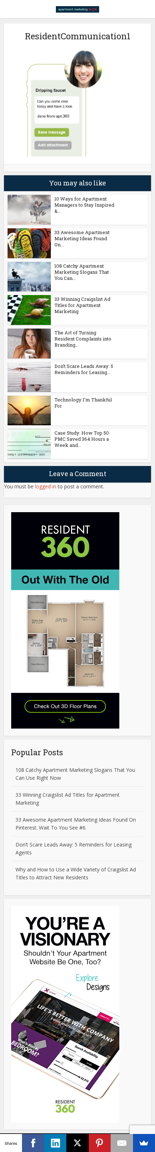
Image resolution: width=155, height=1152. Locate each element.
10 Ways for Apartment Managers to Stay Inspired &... (84, 204)
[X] (77, 1143)
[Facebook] (33, 1143)
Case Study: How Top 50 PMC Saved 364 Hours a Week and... (81, 439)
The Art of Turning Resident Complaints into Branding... (82, 338)
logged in (45, 486)
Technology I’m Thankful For (83, 402)
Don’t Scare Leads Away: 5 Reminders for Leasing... (83, 369)
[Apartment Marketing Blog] (77, 8)
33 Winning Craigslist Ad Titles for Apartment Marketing (82, 305)
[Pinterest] (100, 1143)
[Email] (122, 1143)
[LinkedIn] (55, 1143)
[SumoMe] (144, 1143)
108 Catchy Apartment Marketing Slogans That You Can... (81, 272)
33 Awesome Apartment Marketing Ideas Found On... (82, 238)
